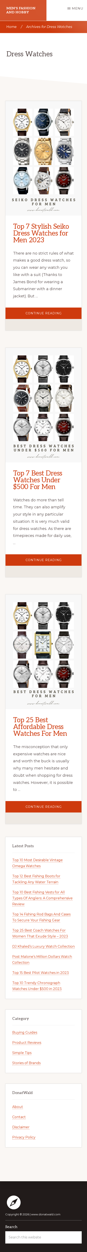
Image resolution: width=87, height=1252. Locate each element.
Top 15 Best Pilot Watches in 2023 (40, 973)
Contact (19, 1117)
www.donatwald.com (45, 1214)
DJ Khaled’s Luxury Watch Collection (43, 946)
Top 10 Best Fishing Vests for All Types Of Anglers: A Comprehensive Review (42, 898)
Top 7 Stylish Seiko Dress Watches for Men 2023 (41, 233)
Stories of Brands (26, 1063)
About (17, 1107)
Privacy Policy (23, 1137)
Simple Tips (21, 1053)
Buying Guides (24, 1032)
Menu (77, 8)
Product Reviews (26, 1043)
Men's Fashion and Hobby (20, 10)
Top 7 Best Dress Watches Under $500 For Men (37, 480)
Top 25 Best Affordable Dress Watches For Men (40, 727)
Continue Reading (52, 315)
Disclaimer (21, 1127)
